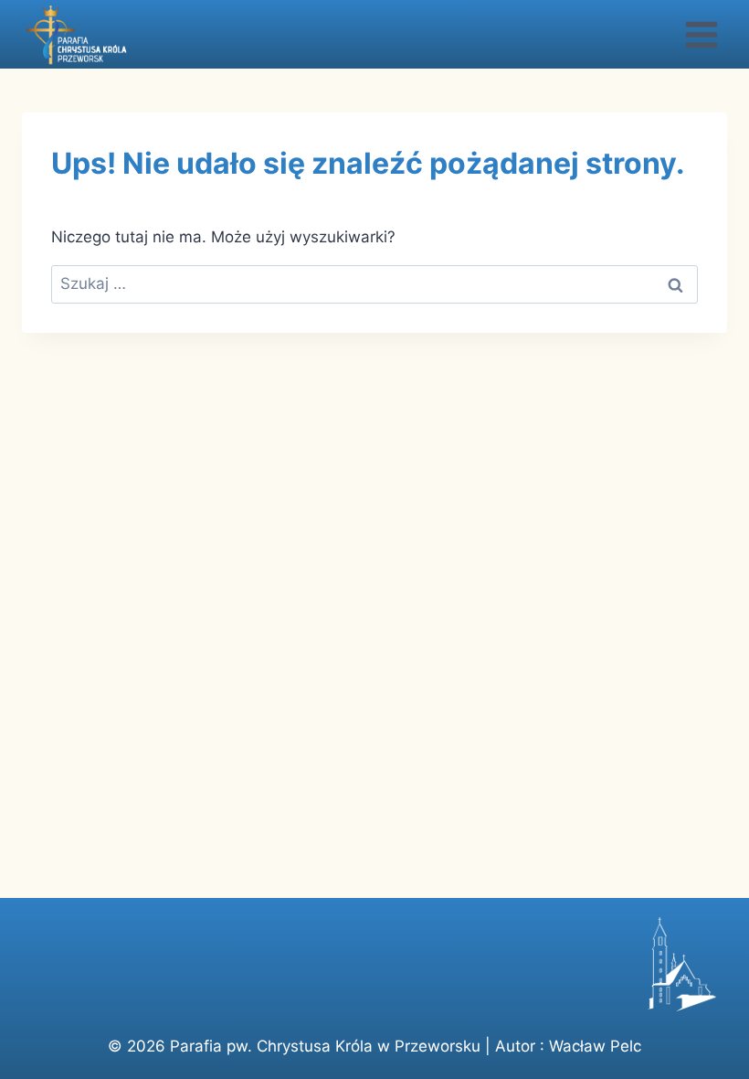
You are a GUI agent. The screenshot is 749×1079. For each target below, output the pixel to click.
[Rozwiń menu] (701, 34)
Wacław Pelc (595, 1046)
